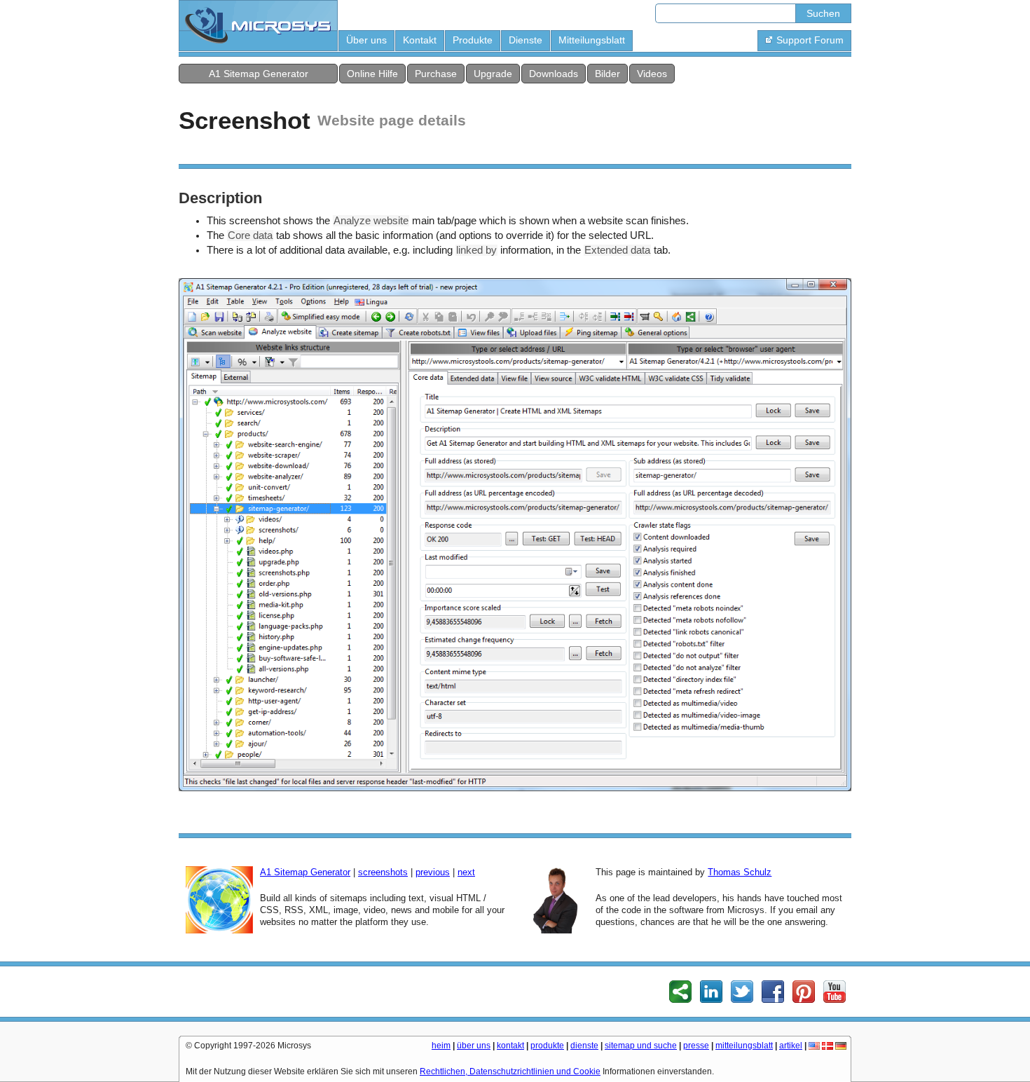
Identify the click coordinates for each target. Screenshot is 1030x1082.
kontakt (510, 1045)
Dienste (525, 40)
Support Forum (810, 40)
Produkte (473, 40)
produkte (547, 1045)
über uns (473, 1045)
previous (433, 872)
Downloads (553, 73)
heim (441, 1045)
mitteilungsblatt (744, 1045)
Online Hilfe (372, 73)
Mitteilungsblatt (591, 40)
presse (696, 1045)
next (466, 872)
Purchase (436, 73)
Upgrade (493, 73)
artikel (790, 1045)
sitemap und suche (641, 1045)
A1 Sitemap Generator (258, 73)
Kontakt (420, 40)
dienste (584, 1045)
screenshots (383, 872)
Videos (652, 73)
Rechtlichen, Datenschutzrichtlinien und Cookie (510, 1071)
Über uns (366, 40)
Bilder (607, 73)
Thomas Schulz (739, 872)
